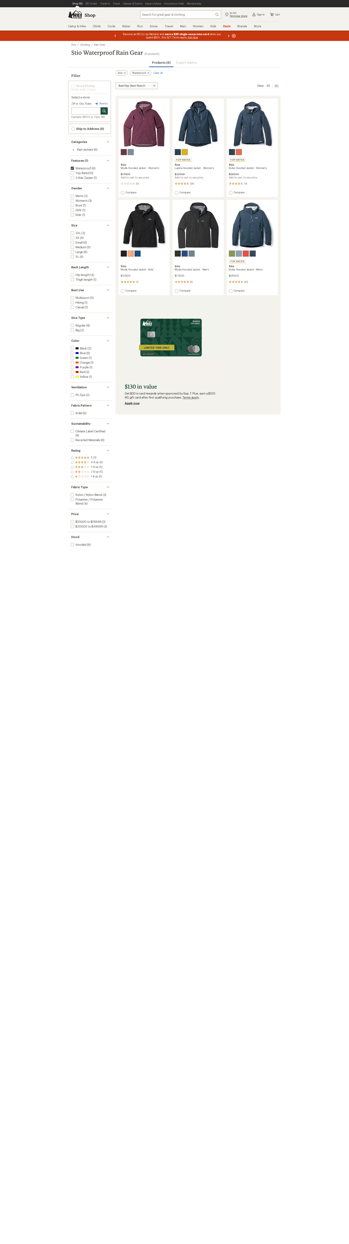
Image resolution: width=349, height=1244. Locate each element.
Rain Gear (99, 44)
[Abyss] (124, 253)
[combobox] (180, 14)
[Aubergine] (124, 152)
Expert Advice (186, 62)
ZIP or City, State (81, 103)
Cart (277, 14)
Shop (90, 15)
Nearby (103, 103)
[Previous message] (115, 35)
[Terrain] (232, 253)
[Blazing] (246, 253)
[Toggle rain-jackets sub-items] (73, 150)
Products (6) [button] (161, 62)
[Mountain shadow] (178, 152)
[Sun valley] (185, 152)
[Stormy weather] (131, 152)
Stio (73, 44)
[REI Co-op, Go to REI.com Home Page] (75, 14)
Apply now (132, 403)
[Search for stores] (104, 111)
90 (276, 85)
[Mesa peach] (131, 253)
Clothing (85, 44)
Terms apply (190, 397)
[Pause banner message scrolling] (233, 35)
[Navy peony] (138, 253)
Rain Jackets (85, 149)
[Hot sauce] (239, 152)
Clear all (158, 72)
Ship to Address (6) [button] (89, 128)
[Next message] (228, 35)
